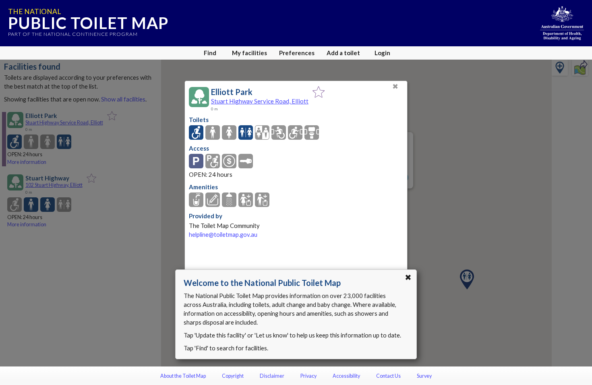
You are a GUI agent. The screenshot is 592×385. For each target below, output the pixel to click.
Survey (424, 376)
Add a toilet (343, 52)
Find (210, 52)
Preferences (297, 52)
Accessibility (346, 376)
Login (382, 52)
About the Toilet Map (183, 376)
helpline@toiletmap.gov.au (223, 234)
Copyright (233, 376)
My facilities (249, 52)
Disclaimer (272, 376)
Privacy (308, 376)
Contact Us (388, 376)
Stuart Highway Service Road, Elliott (259, 101)
